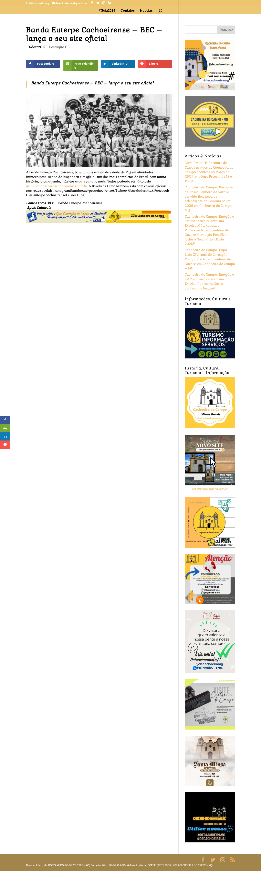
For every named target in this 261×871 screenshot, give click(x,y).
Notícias (146, 10)
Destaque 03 (59, 47)
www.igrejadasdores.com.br (210, 489)
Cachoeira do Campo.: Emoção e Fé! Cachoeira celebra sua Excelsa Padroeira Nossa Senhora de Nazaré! (209, 281)
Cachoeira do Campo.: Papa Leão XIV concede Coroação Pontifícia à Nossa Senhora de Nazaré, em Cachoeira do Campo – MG (210, 259)
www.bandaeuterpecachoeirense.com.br (56, 186)
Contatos (128, 10)
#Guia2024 (107, 10)
